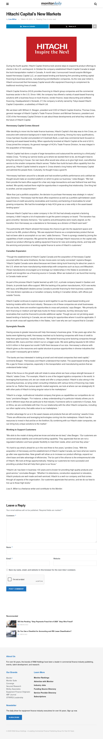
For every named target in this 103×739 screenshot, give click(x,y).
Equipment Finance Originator (18, 692)
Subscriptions (40, 696)
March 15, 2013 (27, 19)
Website (56, 558)
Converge (10, 683)
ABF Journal (11, 694)
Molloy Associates (13, 689)
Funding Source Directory (45, 689)
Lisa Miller (12, 19)
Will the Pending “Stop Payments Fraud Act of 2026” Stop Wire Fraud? (45, 621)
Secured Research (13, 686)
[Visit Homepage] (51, 3)
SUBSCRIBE (14, 717)
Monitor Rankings (41, 677)
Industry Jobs (40, 685)
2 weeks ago (23, 625)
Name (9, 547)
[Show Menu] (7, 4)
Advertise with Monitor (43, 681)
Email (9, 558)
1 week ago (23, 634)
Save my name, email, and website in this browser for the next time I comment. (42, 570)
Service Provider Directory (45, 692)
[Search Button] (95, 4)
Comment (11, 515)
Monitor (9, 677)
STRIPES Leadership (14, 697)
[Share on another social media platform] (95, 26)
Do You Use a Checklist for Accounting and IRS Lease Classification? (44, 631)
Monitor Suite (11, 680)
